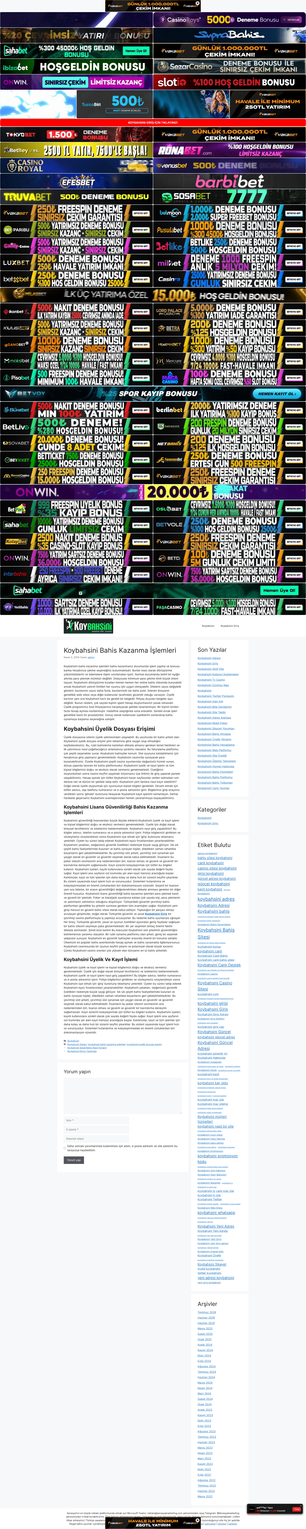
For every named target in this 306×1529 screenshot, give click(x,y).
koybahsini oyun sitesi (210, 1134)
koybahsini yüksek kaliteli (208, 1248)
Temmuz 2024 (207, 1371)
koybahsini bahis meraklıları (209, 921)
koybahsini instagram (210, 1062)
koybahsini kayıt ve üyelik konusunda (213, 1079)
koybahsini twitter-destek (208, 1204)
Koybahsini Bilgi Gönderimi (215, 706)
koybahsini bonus (209, 946)
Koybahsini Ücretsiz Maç (213, 685)
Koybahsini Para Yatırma (211, 1138)
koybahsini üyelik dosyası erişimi (144, 1044)
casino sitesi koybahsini (217, 868)
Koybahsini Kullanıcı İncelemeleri (218, 674)
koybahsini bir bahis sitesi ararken (212, 943)
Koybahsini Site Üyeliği (212, 755)
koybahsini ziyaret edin (211, 1251)
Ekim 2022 (204, 1469)
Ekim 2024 (204, 1355)
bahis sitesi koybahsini (215, 858)
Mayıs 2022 (205, 1496)
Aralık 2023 (205, 1409)
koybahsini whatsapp (216, 1212)
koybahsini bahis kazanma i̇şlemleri (107, 1044)
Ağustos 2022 (206, 1480)
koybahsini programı (226, 1147)
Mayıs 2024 (205, 1382)
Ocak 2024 (205, 1404)
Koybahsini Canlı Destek (219, 965)
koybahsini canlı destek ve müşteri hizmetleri (216, 970)
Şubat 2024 (205, 1399)
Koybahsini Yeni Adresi (213, 1231)
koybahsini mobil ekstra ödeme (210, 1108)
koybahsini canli (210, 951)
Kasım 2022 (205, 1464)
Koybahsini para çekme (211, 1142)
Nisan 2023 (205, 1453)
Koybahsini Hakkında (211, 1057)
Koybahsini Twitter (210, 1199)
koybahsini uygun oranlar (230, 1204)
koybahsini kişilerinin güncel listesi (212, 1088)
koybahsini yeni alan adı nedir (210, 1236)
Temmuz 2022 (207, 1485)
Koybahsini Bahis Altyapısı (214, 734)
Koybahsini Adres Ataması (214, 717)
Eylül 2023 (204, 1426)
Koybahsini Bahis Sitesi (216, 933)
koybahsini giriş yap (211, 1026)
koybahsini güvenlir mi (212, 1053)
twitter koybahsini (209, 1273)
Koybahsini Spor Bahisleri (212, 1174)
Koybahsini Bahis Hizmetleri (215, 772)
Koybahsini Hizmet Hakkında (216, 766)
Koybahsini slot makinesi (211, 1170)
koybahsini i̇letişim (232, 1066)
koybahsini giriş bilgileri (211, 1018)
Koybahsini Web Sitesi (210, 1207)
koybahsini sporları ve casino (209, 1179)
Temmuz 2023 (207, 1436)
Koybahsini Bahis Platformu (215, 777)
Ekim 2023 (204, 1420)
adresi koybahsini (207, 853)
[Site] (76, 213)
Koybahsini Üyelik (209, 1255)
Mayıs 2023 (205, 1447)
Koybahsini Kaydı (207, 1070)
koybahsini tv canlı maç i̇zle (216, 1191)
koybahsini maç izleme (213, 1104)
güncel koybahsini (214, 884)
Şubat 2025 (205, 1334)
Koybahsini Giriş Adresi (213, 1014)
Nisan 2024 (205, 1388)
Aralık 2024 (205, 1344)
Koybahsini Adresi (77, 1044)
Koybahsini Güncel (214, 1031)
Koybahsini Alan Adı (210, 701)
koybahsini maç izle (211, 1099)
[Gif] (153, 295)
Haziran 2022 (206, 1491)
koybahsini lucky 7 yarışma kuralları (212, 1096)
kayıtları (227, 890)
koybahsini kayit (208, 1074)
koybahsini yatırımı (205, 1222)
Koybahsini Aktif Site (211, 669)
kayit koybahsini (210, 889)
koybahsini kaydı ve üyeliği (229, 1070)
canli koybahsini (211, 863)
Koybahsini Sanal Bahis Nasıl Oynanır (87, 1047)
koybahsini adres (216, 899)
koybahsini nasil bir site (216, 1126)
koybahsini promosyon (210, 1151)
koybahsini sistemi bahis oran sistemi (213, 1167)
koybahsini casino (208, 973)
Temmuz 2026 (207, 1312)
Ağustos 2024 (207, 1366)
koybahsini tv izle (209, 1195)
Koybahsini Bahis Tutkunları (215, 782)
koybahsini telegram (209, 1182)
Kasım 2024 (205, 1350)
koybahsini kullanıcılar (207, 1092)
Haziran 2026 (206, 1317)
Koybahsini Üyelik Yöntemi (214, 739)
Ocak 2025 (204, 1339)
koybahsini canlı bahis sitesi (216, 960)
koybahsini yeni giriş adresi (213, 1243)
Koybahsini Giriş (230, 625)
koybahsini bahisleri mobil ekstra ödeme (214, 917)
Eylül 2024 (204, 1361)
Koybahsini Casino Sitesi (215, 986)
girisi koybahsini (211, 873)
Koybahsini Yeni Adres (216, 1226)
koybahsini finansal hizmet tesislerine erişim (215, 999)
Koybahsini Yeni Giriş (210, 1239)
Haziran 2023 (206, 1442)
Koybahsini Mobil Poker (212, 723)
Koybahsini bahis (213, 911)
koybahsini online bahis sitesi (210, 1131)
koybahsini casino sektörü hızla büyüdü (213, 978)
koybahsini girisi (213, 1003)
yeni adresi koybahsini (216, 1278)
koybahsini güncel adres (216, 1037)
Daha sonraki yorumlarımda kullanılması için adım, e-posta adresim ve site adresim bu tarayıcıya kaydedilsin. (122, 1148)
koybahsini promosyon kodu (218, 1159)
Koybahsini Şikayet (212, 1264)
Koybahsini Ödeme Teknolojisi (217, 761)
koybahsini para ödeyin (207, 1147)
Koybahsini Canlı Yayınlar (213, 788)
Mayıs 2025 (205, 1328)
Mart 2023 (204, 1458)
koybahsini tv (227, 1183)
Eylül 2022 (204, 1474)
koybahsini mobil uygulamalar (210, 1112)
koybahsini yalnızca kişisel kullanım (212, 1218)
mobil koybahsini (209, 1268)
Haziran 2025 (206, 1323)
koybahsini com (208, 994)
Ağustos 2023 (207, 1431)
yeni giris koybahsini (209, 1282)
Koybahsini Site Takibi (212, 712)
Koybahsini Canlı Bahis (213, 955)
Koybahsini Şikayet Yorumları (216, 728)
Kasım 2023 (205, 1415)
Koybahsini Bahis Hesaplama (216, 744)
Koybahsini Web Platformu (214, 750)
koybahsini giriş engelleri (208, 1023)
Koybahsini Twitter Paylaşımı (216, 696)
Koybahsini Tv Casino (211, 679)
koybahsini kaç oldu (213, 1083)
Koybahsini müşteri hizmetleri (212, 1119)
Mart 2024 (204, 1393)
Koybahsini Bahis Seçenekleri (214, 924)
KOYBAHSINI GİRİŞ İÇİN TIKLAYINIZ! (153, 122)
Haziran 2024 (206, 1377)
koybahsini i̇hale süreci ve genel (210, 1066)
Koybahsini (208, 625)
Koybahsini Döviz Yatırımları (82, 1051)
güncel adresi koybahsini (217, 878)
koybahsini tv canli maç (207, 1187)
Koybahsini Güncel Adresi (215, 1045)
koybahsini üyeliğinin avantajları (211, 1260)
